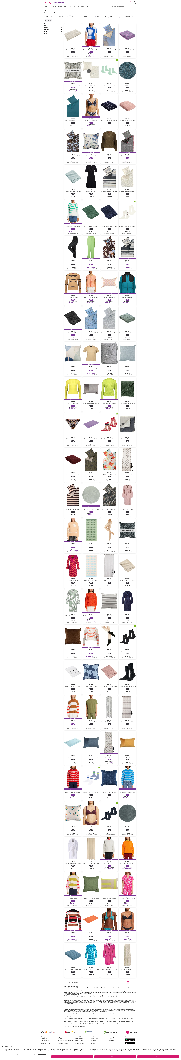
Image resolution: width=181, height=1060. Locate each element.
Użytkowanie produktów (80, 1042)
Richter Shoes (80, 1023)
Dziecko (46, 25)
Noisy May (86, 1023)
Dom (45, 31)
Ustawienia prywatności (63, 1043)
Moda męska (67, 1023)
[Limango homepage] (49, 2)
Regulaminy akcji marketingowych (65, 1040)
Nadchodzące (111, 1040)
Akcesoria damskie (112, 1021)
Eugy (106, 1018)
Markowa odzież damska (102, 1023)
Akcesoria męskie (127, 1023)
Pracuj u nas (43, 1042)
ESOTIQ (91, 1021)
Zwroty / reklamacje (79, 1040)
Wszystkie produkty (118, 1023)
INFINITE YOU (75, 1021)
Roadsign (73, 1023)
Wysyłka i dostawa (79, 1038)
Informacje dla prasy (45, 1043)
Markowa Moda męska (99, 1021)
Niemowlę (46, 23)
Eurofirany (118, 1018)
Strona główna (94, 1038)
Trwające (110, 1038)
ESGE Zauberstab (68, 1018)
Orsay (111, 1023)
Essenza (85, 1018)
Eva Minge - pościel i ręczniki (128, 1018)
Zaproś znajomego (45, 1040)
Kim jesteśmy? (44, 1038)
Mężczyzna (46, 29)
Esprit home (80, 1018)
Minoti (76, 1026)
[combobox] (123, 6)
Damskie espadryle (84, 1021)
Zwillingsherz (93, 1023)
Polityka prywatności (62, 1042)
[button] (134, 2)
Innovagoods (82, 1026)
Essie (65, 1026)
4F (106, 1021)
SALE (45, 33)
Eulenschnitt (112, 1018)
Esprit (74, 1018)
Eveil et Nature (67, 1021)
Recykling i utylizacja (79, 1043)
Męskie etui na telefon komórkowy (96, 1018)
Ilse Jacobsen (71, 1026)
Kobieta (46, 27)
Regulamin (60, 1038)
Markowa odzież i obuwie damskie (125, 1021)
